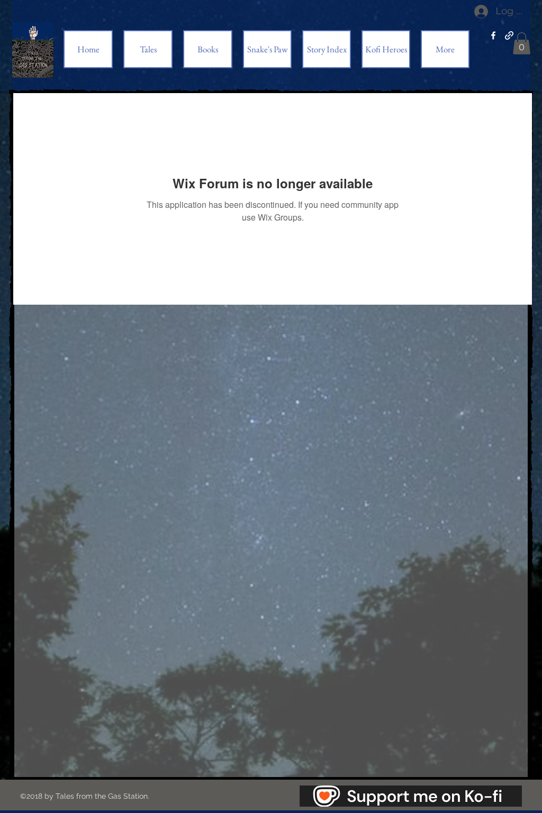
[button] (521, 43)
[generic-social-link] (509, 35)
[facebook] (493, 35)
